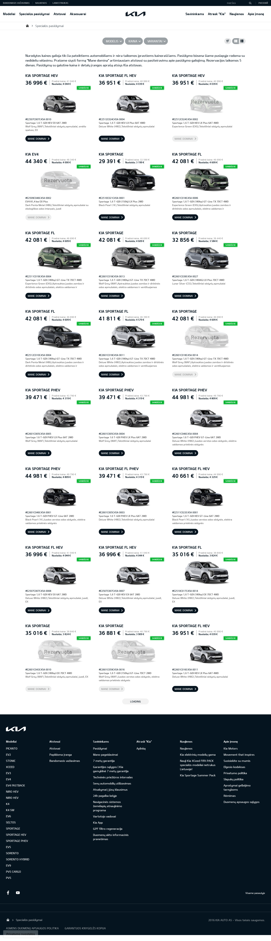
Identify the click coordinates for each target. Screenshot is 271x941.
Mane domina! (37, 138)
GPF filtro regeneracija (107, 828)
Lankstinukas (60, 3)
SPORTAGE (13, 828)
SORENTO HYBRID (17, 859)
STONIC (10, 760)
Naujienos (237, 14)
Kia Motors (231, 748)
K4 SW (10, 810)
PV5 (8, 877)
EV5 (8, 847)
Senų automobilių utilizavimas (112, 783)
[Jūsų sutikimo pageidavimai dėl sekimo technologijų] (20, 934)
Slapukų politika (233, 779)
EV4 (8, 779)
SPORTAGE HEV (16, 834)
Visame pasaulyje (255, 893)
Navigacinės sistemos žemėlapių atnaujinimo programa (107, 806)
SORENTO (12, 853)
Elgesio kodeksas (234, 767)
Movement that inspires (239, 754)
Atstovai (60, 14)
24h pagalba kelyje (105, 795)
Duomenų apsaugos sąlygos (241, 802)
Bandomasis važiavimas (16, 3)
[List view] (242, 41)
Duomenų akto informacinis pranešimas (111, 837)
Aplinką (141, 748)
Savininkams (194, 14)
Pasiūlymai (100, 748)
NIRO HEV (12, 791)
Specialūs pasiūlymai (34, 14)
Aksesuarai (78, 14)
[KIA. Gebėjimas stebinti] (16, 728)
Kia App (98, 822)
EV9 (8, 865)
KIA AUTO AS (27, 26)
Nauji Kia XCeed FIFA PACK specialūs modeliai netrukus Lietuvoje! (197, 765)
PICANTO (11, 748)
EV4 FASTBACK (15, 785)
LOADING (135, 701)
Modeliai (9, 14)
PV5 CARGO (13, 871)
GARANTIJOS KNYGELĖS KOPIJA (85, 928)
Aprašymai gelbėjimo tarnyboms (237, 787)
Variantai (154, 41)
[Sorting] (227, 41)
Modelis (112, 41)
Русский (263, 3)
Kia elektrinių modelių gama (198, 754)
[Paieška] (250, 3)
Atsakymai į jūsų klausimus (110, 789)
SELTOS (11, 822)
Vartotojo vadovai (104, 816)
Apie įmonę (256, 14)
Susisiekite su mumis (237, 760)
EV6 (8, 816)
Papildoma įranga (60, 754)
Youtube (18, 893)
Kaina (133, 41)
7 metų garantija (104, 760)
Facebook (8, 893)
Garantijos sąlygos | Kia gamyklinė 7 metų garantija (111, 769)
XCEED (10, 767)
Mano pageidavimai (105, 754)
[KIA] (135, 14)
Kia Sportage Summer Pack (197, 775)
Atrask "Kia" (217, 14)
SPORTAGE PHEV (17, 840)
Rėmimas (230, 795)
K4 (7, 804)
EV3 (8, 773)
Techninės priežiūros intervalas (113, 777)
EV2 (8, 754)
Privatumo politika (235, 773)
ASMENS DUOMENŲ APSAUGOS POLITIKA (32, 928)
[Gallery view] (235, 41)
